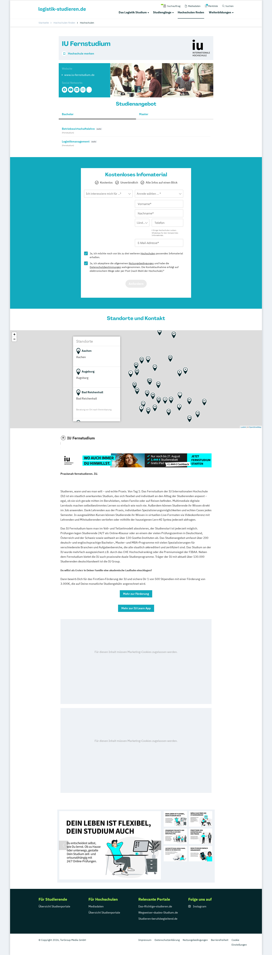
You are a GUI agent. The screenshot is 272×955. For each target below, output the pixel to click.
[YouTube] (70, 90)
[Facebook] (64, 90)
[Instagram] (83, 90)
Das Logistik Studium (133, 12)
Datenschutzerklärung (167, 939)
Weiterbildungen (220, 12)
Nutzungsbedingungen (141, 263)
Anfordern (136, 284)
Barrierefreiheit (219, 939)
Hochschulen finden (191, 12)
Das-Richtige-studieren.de (155, 906)
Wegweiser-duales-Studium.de (158, 912)
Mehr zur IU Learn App (136, 608)
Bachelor (68, 114)
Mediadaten (96, 906)
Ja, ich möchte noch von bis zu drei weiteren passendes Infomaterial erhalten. (136, 255)
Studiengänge (162, 12)
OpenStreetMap (255, 427)
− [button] (14, 339)
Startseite (44, 22)
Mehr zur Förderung (136, 594)
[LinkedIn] (76, 90)
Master (143, 114)
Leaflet (243, 427)
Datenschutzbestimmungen (105, 267)
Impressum (144, 939)
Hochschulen (148, 253)
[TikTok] (89, 90)
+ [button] (14, 334)
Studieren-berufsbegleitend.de (157, 918)
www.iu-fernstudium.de (79, 75)
